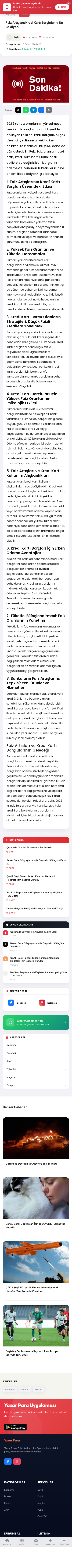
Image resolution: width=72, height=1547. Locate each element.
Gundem (11, 1045)
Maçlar (41, 1503)
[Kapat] (68, 3)
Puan (40, 1509)
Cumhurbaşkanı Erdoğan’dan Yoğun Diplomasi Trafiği (34, 908)
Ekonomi (11, 1053)
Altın (6, 1509)
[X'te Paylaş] (18, 110)
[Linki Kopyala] (49, 110)
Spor (9, 1061)
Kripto (40, 1496)
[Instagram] (17, 1461)
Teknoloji (11, 1069)
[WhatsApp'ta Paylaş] (26, 110)
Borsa (7, 1496)
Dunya (9, 1085)
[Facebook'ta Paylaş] (41, 110)
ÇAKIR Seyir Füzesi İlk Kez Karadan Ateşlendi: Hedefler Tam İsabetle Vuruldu (31, 878)
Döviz (40, 1489)
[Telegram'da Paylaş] (33, 110)
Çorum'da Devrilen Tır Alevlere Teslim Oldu (29, 847)
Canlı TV (42, 1516)
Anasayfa (10, 14)
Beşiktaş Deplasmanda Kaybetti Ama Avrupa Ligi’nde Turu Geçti (34, 894)
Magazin (11, 1077)
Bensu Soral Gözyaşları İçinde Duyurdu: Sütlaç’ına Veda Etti (36, 862)
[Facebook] (8, 1461)
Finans (24, 14)
